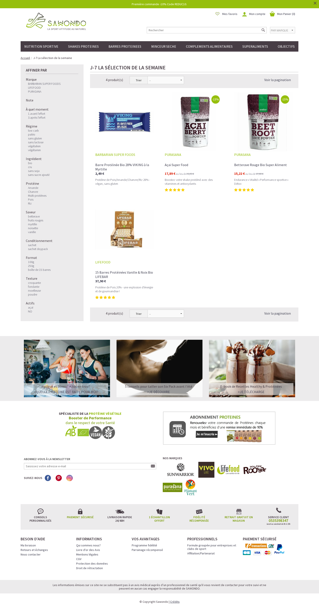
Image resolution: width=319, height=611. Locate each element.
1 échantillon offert (159, 518)
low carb (33, 130)
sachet (32, 245)
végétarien (34, 150)
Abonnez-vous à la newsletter (47, 459)
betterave (34, 216)
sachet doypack (38, 249)
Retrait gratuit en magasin (239, 518)
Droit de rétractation (89, 568)
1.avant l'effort (36, 114)
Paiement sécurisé (80, 517)
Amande (33, 188)
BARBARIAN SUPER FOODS (44, 84)
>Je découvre (158, 392)
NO (30, 311)
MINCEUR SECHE (163, 46)
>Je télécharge (251, 392)
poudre (32, 294)
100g (31, 262)
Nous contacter (31, 554)
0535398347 (278, 520)
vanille (32, 232)
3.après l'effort (36, 117)
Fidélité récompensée (199, 518)
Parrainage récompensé (147, 550)
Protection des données (92, 563)
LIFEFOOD (34, 88)
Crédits (175, 602)
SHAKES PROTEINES (83, 46)
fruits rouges (35, 220)
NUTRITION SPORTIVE (41, 46)
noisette (33, 228)
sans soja (33, 171)
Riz (30, 203)
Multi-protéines (37, 196)
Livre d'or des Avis (88, 550)
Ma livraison (28, 545)
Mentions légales (87, 554)
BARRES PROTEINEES (125, 46)
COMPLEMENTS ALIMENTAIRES (209, 46)
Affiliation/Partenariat (201, 553)
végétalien (34, 146)
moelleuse (34, 290)
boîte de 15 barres (39, 270)
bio (30, 163)
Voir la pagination (277, 80)
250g (31, 266)
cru (30, 167)
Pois (30, 199)
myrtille (32, 224)
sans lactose (35, 142)
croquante (34, 283)
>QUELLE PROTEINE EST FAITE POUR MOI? (66, 392)
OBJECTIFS (286, 46)
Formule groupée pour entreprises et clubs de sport (211, 547)
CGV (78, 559)
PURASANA (34, 91)
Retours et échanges (34, 550)
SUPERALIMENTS (255, 46)
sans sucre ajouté (38, 175)
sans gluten (35, 138)
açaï (30, 307)
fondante (33, 287)
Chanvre (33, 192)
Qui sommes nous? (88, 545)
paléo (31, 134)
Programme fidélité (144, 545)
